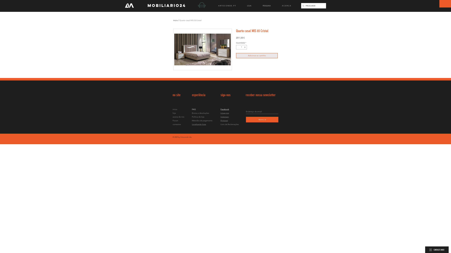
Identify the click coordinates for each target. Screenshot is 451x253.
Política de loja (198, 117)
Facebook (225, 109)
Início (175, 20)
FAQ (194, 109)
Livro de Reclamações (230, 124)
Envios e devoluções (200, 113)
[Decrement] (237, 47)
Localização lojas (199, 124)
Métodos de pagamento (202, 120)
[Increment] (245, 47)
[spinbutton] (241, 47)
